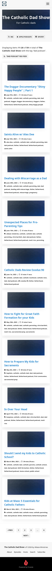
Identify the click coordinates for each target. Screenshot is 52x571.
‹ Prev (10, 530)
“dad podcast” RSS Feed (16, 56)
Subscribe (41, 552)
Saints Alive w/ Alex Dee (19, 134)
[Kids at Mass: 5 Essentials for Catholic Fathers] (26, 487)
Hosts (25, 552)
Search (32, 552)
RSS (12, 37)
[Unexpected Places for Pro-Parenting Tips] (26, 208)
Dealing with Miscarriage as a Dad (25, 178)
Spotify (41, 37)
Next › (26, 535)
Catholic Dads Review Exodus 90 (24, 270)
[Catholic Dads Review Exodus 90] (26, 256)
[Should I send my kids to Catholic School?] (26, 439)
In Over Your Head (15, 409)
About (9, 552)
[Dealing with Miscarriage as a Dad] (26, 164)
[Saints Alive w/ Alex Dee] (26, 120)
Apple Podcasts (25, 37)
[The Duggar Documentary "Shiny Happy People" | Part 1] (26, 73)
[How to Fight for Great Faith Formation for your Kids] (26, 300)
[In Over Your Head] (26, 395)
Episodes (17, 552)
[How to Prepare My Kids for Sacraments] (26, 347)
